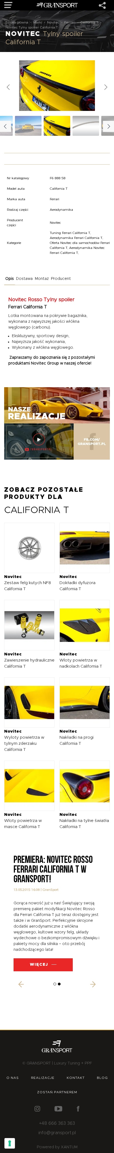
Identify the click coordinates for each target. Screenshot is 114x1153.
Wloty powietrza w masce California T (23, 821)
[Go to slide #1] (57, 126)
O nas (12, 1077)
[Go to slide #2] (85, 126)
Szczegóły (25, 547)
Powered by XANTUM (57, 1147)
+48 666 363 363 (57, 1123)
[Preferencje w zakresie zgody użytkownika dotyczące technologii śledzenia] (9, 1143)
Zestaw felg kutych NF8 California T (27, 583)
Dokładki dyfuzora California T (77, 583)
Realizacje (43, 1077)
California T (89, 22)
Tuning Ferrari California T (70, 233)
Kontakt (76, 1077)
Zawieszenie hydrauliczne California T (29, 660)
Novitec (53, 22)
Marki (37, 22)
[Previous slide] (8, 87)
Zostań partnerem (57, 1092)
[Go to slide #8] (28, 126)
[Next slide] (105, 87)
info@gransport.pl (57, 1133)
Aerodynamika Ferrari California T (76, 238)
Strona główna (17, 22)
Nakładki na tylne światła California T (84, 821)
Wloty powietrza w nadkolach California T (80, 660)
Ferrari (69, 22)
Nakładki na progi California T (76, 737)
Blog (102, 1077)
